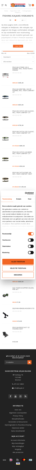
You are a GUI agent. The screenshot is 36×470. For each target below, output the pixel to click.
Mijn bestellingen (18, 443)
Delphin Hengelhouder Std (23, 308)
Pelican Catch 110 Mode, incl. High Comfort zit (22, 152)
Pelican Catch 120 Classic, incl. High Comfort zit (23, 132)
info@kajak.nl (19, 388)
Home (6, 11)
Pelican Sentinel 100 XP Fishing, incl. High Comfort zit (23, 90)
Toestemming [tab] (7, 199)
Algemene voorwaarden (18, 413)
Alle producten (18, 452)
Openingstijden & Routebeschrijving (18, 425)
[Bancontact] (30, 459)
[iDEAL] (11, 459)
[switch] (31, 240)
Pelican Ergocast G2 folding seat (21, 328)
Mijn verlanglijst (18, 446)
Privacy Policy (18, 416)
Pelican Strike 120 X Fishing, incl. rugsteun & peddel (22, 68)
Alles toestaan (18, 262)
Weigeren (18, 275)
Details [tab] (18, 199)
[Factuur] (17, 459)
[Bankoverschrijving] (4, 459)
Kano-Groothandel (18, 431)
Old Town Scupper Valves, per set (23, 288)
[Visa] (18, 463)
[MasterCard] (24, 459)
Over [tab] (29, 199)
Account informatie (18, 440)
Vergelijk (18, 449)
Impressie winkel (18, 428)
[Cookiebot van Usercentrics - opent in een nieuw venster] (25, 193)
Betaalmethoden (18, 419)
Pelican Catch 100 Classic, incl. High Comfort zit (23, 111)
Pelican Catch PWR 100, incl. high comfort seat (22, 173)
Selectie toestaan (18, 268)
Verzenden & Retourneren (18, 422)
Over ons (18, 410)
